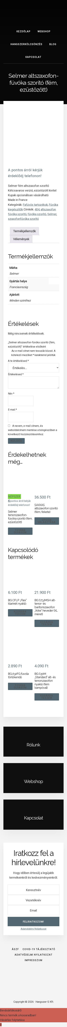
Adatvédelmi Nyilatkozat (33, 929)
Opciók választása (47, 521)
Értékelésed (16, 374)
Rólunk (33, 745)
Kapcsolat (33, 818)
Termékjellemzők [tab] (24, 231)
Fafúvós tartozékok (35, 204)
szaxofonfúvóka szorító (23, 218)
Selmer (51, 214)
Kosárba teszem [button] (20, 612)
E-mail (12, 409)
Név (11, 393)
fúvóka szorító (37, 214)
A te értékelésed (18, 360)
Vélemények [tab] (21, 239)
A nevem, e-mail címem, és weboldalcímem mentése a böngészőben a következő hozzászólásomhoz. (32, 430)
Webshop (33, 781)
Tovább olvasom (20, 531)
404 (37, 209)
